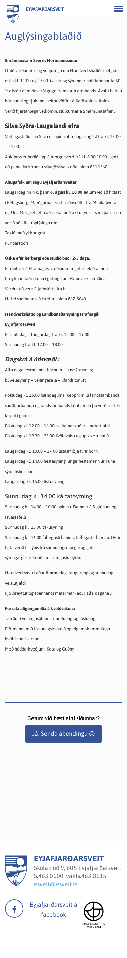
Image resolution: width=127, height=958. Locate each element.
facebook (14, 908)
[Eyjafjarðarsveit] (16, 884)
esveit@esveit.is (55, 884)
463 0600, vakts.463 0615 (72, 876)
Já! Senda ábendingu (60, 733)
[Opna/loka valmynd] (118, 8)
